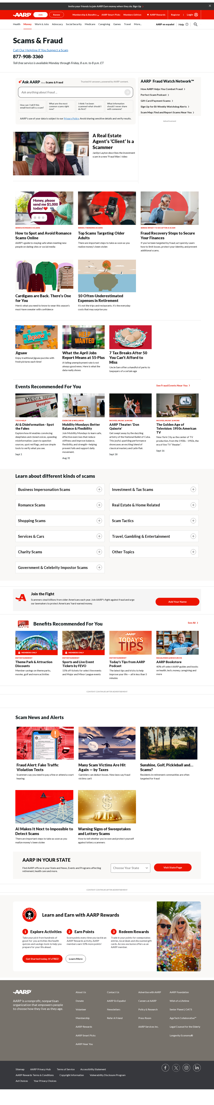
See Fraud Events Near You (172, 385)
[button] (210, 5)
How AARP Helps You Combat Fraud (162, 88)
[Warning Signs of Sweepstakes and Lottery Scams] (107, 806)
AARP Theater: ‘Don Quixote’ (124, 426)
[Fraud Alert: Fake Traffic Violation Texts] (45, 743)
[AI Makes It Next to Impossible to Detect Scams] (44, 806)
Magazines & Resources (169, 658)
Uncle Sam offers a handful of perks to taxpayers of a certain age (129, 369)
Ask (127, 92)
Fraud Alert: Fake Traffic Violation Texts (38, 767)
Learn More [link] (76, 958)
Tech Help (20, 420)
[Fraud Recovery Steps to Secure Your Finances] (170, 208)
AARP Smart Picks (111, 14)
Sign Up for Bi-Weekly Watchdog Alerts (164, 106)
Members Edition (132, 14)
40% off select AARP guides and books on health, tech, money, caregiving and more (177, 670)
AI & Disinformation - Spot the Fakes (34, 426)
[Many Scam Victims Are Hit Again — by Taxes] (107, 743)
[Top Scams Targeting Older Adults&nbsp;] (107, 208)
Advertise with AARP (149, 992)
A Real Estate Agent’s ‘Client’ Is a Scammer (113, 141)
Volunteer (81, 1009)
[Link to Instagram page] (187, 1068)
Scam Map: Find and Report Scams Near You (166, 112)
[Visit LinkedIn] (197, 1068)
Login (190, 14)
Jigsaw (21, 353)
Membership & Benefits (85, 14)
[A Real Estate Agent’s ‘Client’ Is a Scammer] (51, 153)
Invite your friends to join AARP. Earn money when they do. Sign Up (104, 6)
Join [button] (40, 14)
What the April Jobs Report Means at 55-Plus (83, 355)
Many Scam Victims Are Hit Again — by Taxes (102, 767)
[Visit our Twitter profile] (176, 1068)
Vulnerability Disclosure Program (107, 1075)
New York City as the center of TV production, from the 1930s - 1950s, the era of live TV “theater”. (177, 440)
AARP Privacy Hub (40, 1069)
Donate (80, 1000)
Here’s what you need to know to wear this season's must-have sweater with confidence (42, 307)
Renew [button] (56, 14)
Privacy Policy (71, 118)
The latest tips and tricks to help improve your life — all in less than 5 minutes (128, 674)
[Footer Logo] (38, 992)
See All (192, 622)
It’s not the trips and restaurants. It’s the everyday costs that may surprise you (104, 307)
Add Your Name (177, 601)
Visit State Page (173, 867)
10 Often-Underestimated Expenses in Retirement (100, 298)
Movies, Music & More (121, 420)
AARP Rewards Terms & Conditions (35, 1075)
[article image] (184, 24)
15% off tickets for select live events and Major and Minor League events (81, 672)
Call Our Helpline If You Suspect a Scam (40, 50)
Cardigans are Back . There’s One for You (43, 298)
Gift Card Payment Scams (156, 100)
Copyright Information (72, 1075)
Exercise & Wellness (73, 420)
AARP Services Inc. (148, 1026)
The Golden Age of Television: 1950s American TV (176, 428)
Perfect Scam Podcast (154, 94)
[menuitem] (16, 26)
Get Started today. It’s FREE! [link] (42, 958)
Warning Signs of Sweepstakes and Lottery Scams (104, 831)
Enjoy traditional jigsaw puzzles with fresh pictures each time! (34, 359)
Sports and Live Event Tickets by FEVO (78, 664)
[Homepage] (22, 14)
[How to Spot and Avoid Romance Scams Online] (44, 208)
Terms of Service (66, 1069)
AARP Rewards (84, 1026)
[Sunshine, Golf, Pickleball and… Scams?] (168, 743)
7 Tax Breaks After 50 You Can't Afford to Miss (128, 357)
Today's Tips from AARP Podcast (127, 664)
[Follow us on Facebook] (166, 1068)
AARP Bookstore (169, 662)
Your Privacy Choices (45, 1080)
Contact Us (113, 992)
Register (175, 14)
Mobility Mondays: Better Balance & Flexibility (81, 426)
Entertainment (24, 658)
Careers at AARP (147, 1000)
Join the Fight (42, 594)
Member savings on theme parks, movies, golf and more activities (33, 672)
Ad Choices (22, 1080)
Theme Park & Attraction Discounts (33, 664)
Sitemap (20, 1069)
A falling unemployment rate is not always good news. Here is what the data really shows (81, 366)
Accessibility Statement (93, 1069)
